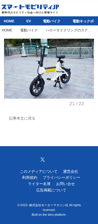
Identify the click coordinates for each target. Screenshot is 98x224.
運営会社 (70, 171)
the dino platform (54, 214)
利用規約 (29, 177)
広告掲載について (51, 190)
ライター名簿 (39, 184)
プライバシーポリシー (61, 177)
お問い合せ (65, 184)
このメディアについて (39, 171)
